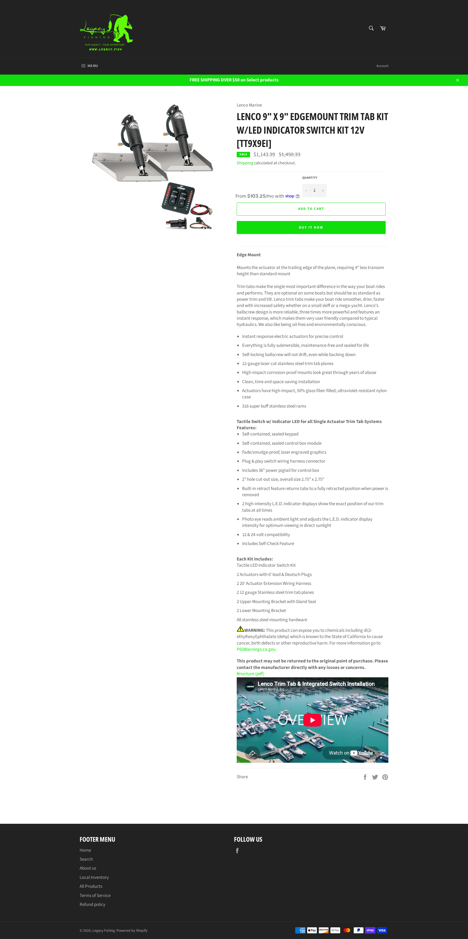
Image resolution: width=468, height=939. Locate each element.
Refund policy (92, 904)
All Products (91, 886)
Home (85, 850)
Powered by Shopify (131, 930)
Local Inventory (94, 877)
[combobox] (371, 29)
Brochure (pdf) (250, 674)
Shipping (245, 163)
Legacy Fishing (103, 930)
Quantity (309, 178)
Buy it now (311, 227)
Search (86, 859)
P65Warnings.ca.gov (256, 649)
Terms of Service (95, 895)
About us (88, 868)
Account (382, 65)
